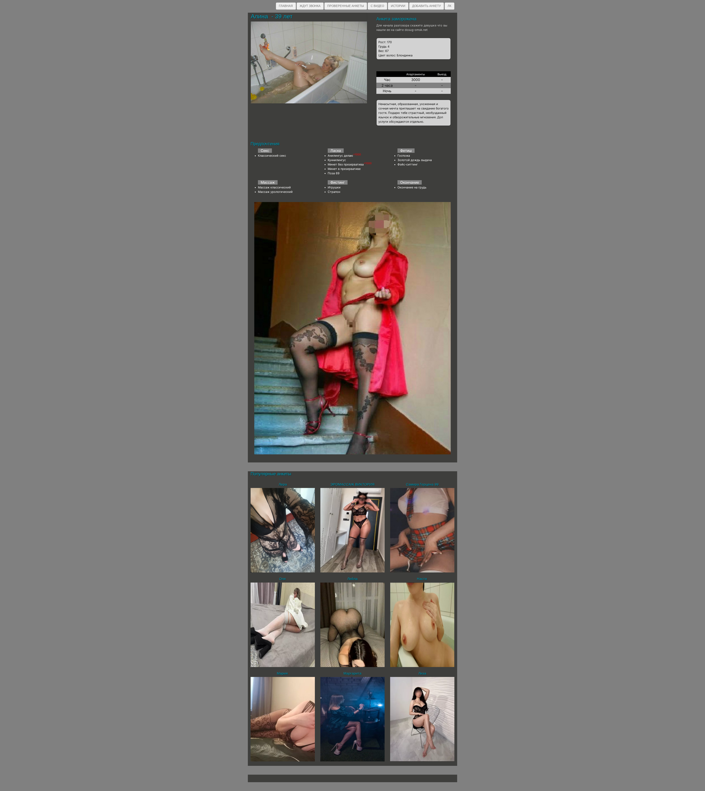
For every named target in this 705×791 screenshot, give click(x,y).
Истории (398, 6)
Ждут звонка (310, 6)
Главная (286, 6)
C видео (377, 6)
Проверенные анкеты (345, 6)
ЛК (449, 6)
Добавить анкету (426, 6)
